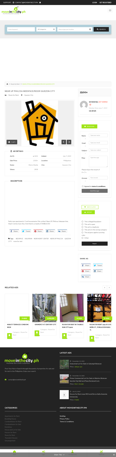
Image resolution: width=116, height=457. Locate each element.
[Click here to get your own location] (90, 29)
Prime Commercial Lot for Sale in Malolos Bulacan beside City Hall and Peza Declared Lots (88, 379)
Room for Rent (15, 84)
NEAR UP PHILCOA (56, 239)
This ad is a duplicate (91, 227)
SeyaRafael (93, 102)
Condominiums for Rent (13, 421)
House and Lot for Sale (13, 430)
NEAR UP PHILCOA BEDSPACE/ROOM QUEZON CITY (30, 91)
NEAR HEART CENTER (41, 239)
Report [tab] (89, 212)
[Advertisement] (58, 59)
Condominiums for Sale (13, 424)
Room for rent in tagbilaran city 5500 (45, 326)
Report (95, 243)
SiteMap (63, 416)
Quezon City (28, 95)
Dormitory (8, 427)
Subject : (84, 152)
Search (102, 29)
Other (86, 238)
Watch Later (91, 207)
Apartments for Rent (12, 416)
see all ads (92, 111)
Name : (84, 137)
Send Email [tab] (90, 126)
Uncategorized (10, 441)
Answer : (84, 179)
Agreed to (95, 186)
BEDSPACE (19, 239)
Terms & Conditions (67, 421)
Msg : (84, 158)
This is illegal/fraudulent (92, 221)
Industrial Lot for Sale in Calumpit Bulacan (86, 364)
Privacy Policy (64, 419)
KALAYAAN (28, 239)
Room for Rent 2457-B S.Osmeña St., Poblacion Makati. (73, 327)
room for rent (17, 241)
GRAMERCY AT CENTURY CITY (18, 324)
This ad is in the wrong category (95, 230)
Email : (84, 144)
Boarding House (10, 419)
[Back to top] (108, 443)
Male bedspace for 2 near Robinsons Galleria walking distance (100, 327)
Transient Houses (11, 438)
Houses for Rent (10, 432)
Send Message (94, 191)
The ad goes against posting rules (93, 233)
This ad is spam (89, 224)
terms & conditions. (99, 186)
